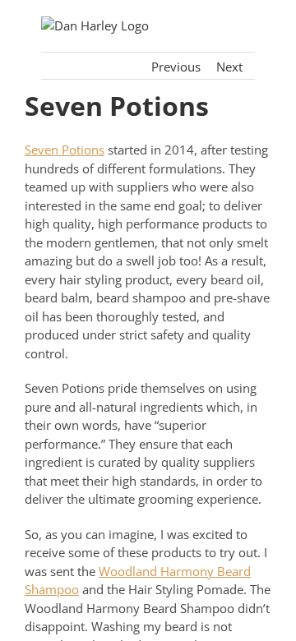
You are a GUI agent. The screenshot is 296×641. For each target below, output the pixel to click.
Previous (176, 66)
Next (229, 66)
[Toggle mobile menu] (248, 25)
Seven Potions (64, 149)
